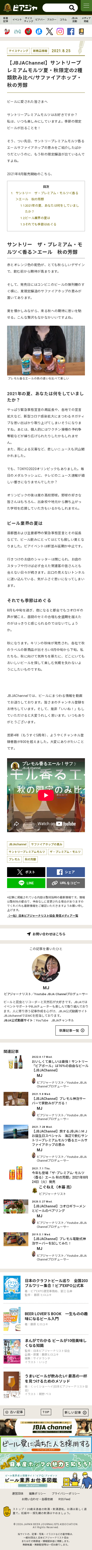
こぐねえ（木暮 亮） (56, 1187)
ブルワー (51, 19)
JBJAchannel (17, 844)
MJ (46, 987)
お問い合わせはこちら (49, 934)
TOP (46, 1412)
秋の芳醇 (30, 859)
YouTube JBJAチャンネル (55, 1020)
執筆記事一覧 (69, 1030)
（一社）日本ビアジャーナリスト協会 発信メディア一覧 (42, 915)
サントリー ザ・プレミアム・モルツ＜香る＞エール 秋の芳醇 (47, 196)
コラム (63, 19)
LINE (30, 883)
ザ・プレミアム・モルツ (65, 852)
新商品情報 (40, 51)
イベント (17, 19)
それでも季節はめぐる (41, 224)
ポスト (30, 872)
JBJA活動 (74, 20)
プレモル (14, 859)
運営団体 (17, 1493)
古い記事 (16, 1412)
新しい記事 (73, 1412)
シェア (70, 872)
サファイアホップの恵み (46, 844)
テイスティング (28, 20)
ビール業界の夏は (37, 218)
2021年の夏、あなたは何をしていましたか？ (52, 209)
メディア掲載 (86, 20)
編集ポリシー (37, 1493)
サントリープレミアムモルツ (27, 852)
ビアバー (40, 19)
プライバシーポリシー (66, 1493)
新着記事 (5, 20)
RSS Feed (64, 1499)
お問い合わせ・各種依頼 (37, 1499)
